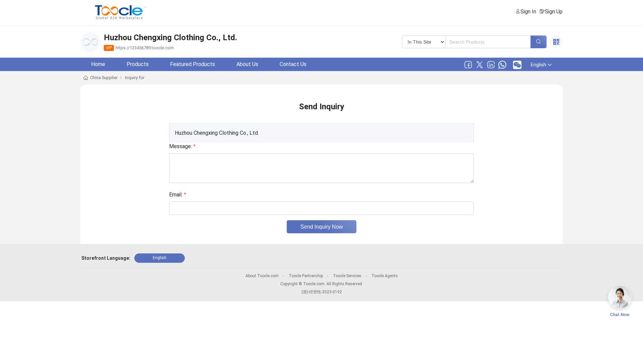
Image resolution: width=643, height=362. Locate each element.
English (159, 257)
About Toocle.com (262, 276)
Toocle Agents (384, 276)
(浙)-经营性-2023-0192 (321, 292)
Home (98, 64)
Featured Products (192, 64)
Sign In (528, 11)
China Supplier (104, 77)
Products (138, 64)
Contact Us (293, 64)
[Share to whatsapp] (502, 65)
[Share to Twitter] (480, 65)
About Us (247, 64)
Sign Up (554, 11)
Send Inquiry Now (321, 227)
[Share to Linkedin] (491, 65)
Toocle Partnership (306, 276)
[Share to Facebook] (468, 65)
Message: (182, 146)
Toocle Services (347, 276)
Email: (177, 194)
